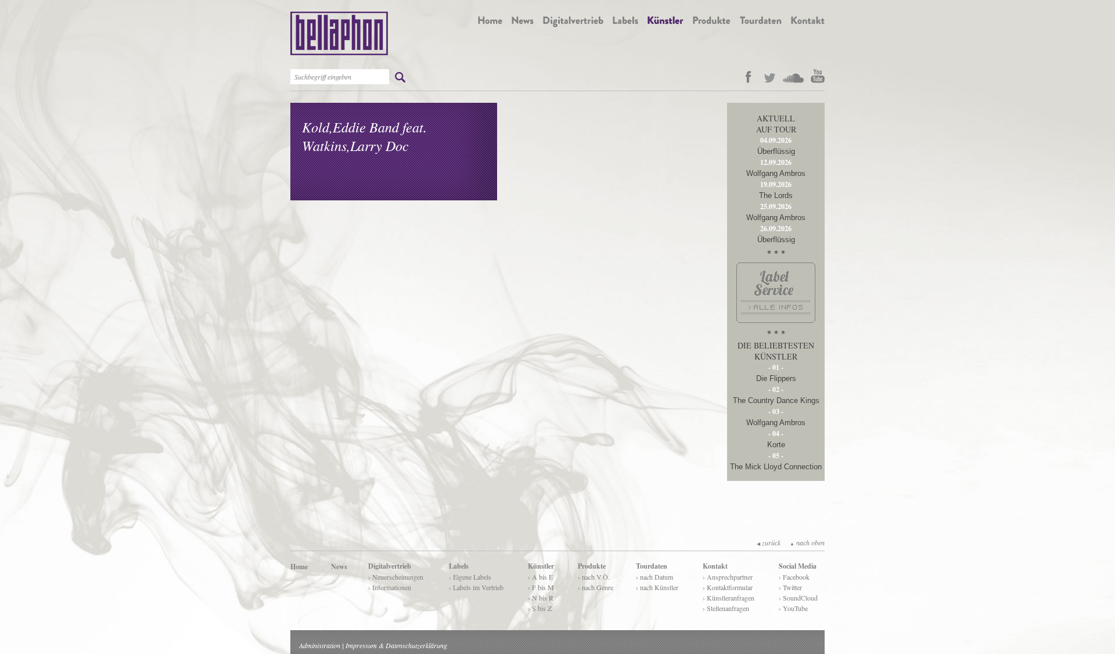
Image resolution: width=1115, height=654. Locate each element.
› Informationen (389, 587)
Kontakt (715, 566)
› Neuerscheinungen (395, 576)
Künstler (541, 566)
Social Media (798, 566)
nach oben (807, 542)
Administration (319, 645)
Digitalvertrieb (389, 566)
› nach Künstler (657, 587)
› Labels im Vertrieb (476, 587)
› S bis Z (540, 608)
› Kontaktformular (728, 587)
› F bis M (541, 587)
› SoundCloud (798, 597)
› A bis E (540, 576)
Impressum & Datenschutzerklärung (396, 645)
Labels (459, 566)
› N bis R (540, 597)
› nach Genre (595, 587)
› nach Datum (654, 576)
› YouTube (793, 608)
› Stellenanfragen (726, 608)
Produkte (592, 566)
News (339, 567)
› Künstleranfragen (728, 597)
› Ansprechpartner (728, 576)
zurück (768, 542)
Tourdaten (651, 566)
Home (299, 567)
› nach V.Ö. (594, 576)
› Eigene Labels (470, 576)
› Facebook (794, 576)
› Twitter (790, 587)
